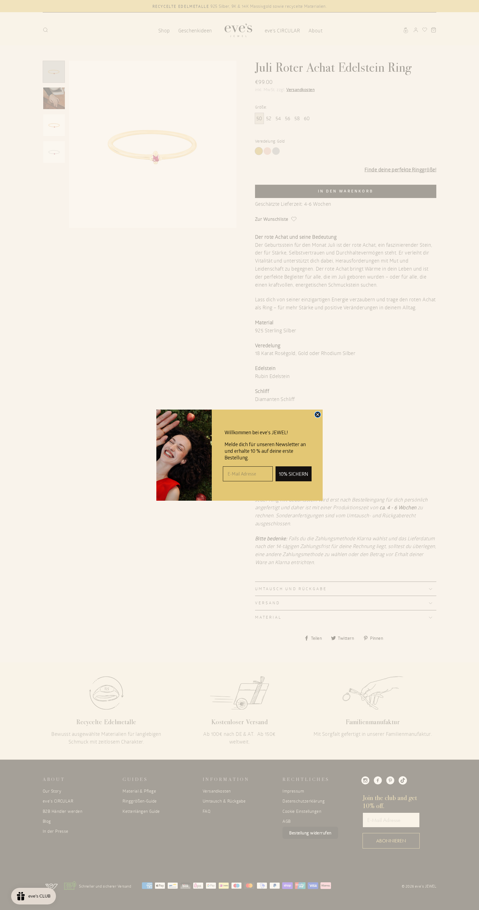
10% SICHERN (293, 474)
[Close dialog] (317, 414)
